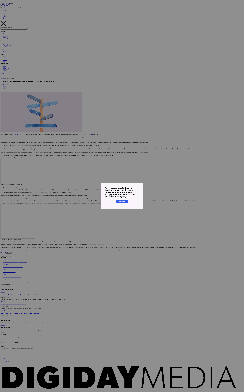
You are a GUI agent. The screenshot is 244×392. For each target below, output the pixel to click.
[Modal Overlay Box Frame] (122, 196)
